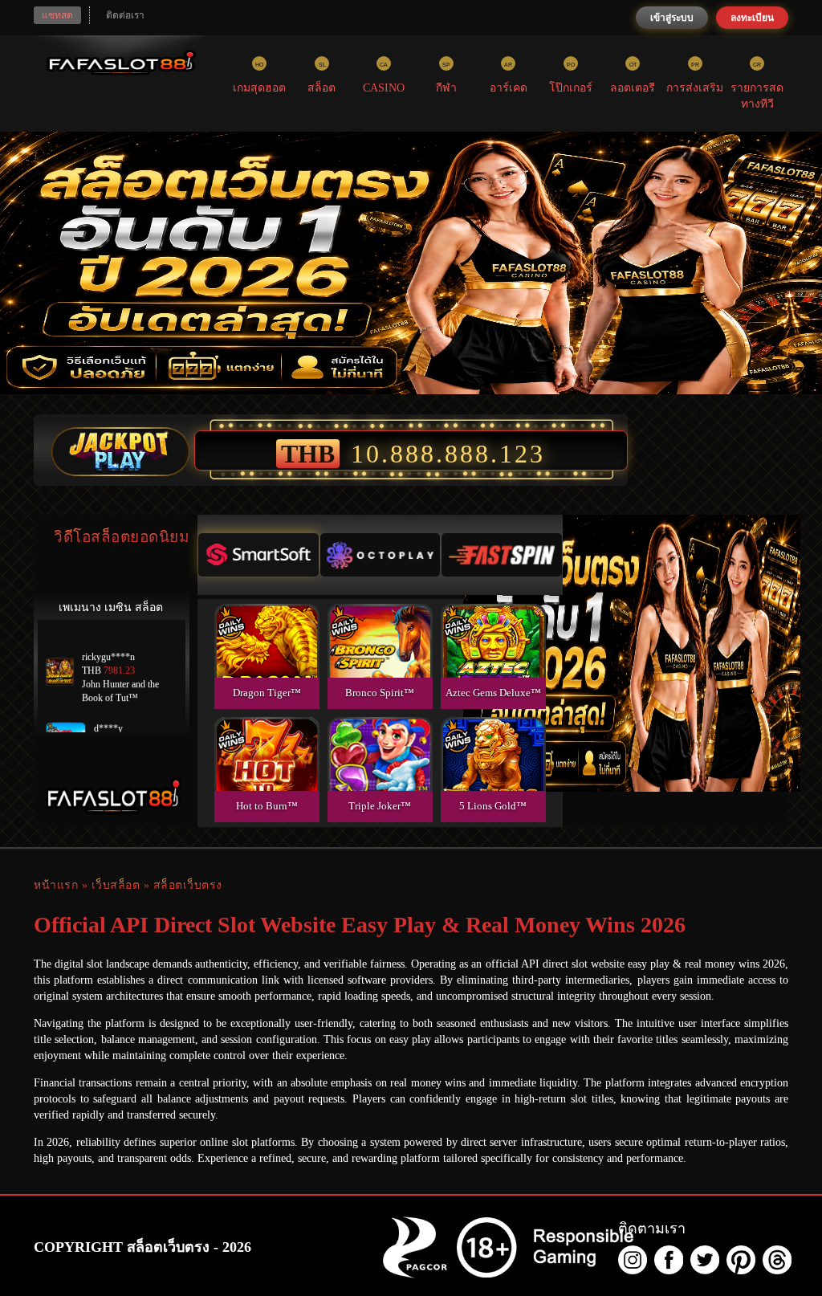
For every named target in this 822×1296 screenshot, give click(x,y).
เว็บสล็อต (116, 885)
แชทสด (57, 15)
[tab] (258, 555)
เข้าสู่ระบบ (672, 17)
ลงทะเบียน (752, 17)
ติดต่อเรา (125, 15)
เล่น (266, 659)
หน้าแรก (56, 885)
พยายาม (266, 622)
